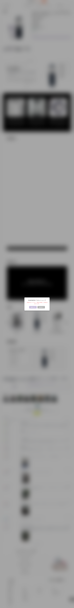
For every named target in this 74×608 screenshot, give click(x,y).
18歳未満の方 (41, 307)
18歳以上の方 (32, 307)
